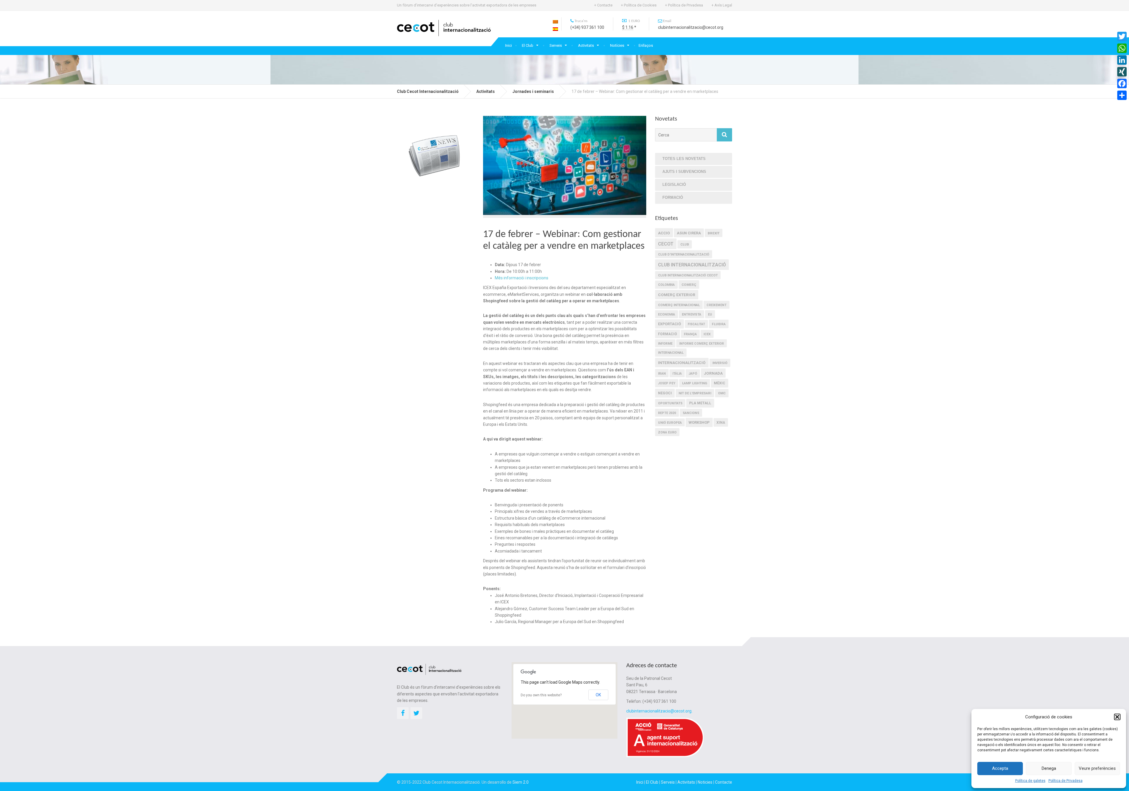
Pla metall (700, 403)
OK (598, 694)
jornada (713, 373)
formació (667, 334)
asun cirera (689, 233)
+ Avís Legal (722, 5)
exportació (669, 324)
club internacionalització (692, 265)
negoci (665, 393)
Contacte (723, 782)
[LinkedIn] (1122, 60)
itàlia (677, 374)
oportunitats (670, 403)
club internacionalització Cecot (688, 275)
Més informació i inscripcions (521, 278)
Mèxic (719, 383)
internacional (671, 353)
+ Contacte (603, 5)
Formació (672, 197)
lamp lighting (694, 383)
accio (664, 233)
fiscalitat (696, 324)
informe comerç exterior (701, 344)
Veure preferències (1097, 768)
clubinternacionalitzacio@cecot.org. (659, 711)
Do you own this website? (541, 695)
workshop (699, 422)
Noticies (705, 782)
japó (693, 374)
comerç (689, 285)
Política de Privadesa (1065, 781)
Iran (662, 373)
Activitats (586, 45)
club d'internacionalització (683, 254)
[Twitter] (1122, 36)
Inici (508, 45)
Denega (1049, 768)
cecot (666, 244)
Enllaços (646, 45)
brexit (713, 233)
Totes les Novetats (684, 158)
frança (690, 334)
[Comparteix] (1122, 95)
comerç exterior (676, 294)
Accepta (1000, 768)
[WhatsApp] (1122, 48)
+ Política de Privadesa (684, 5)
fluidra (719, 324)
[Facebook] (1122, 83)
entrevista (691, 314)
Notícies (617, 45)
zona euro (667, 432)
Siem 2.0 (520, 782)
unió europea (670, 423)
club (684, 244)
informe (665, 344)
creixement (716, 305)
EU (710, 314)
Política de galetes (1030, 781)
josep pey (666, 383)
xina (721, 422)
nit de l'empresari (695, 393)
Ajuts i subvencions (684, 171)
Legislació (674, 184)
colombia (666, 285)
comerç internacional (679, 305)
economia (666, 314)
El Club (527, 45)
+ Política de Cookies (639, 5)
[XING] (1122, 72)
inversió (719, 363)
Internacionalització (682, 362)
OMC (722, 393)
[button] (1117, 717)
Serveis (556, 45)
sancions (691, 413)
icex (707, 334)
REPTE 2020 (667, 413)
